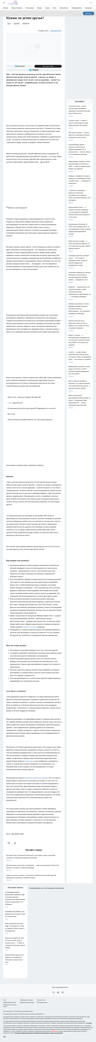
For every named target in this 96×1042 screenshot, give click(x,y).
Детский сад (64, 8)
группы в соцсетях (30, 627)
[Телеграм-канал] (34, 70)
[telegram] (15, 843)
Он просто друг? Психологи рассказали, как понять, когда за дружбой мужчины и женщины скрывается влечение (30, 857)
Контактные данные (42, 1002)
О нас (4, 1000)
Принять (88, 13)
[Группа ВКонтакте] (19, 66)
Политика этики (41, 1000)
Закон (47, 8)
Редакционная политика (9, 1002)
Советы (5, 8)
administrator (56, 31)
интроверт (29, 761)
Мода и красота (17, 8)
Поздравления (77, 8)
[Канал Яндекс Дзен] (48, 66)
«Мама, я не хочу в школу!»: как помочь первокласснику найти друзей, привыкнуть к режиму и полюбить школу (31, 877)
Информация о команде (26, 1000)
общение (25, 23)
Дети (54, 8)
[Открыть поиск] (91, 3)
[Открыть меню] (4, 3)
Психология (30, 8)
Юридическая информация (27, 1002)
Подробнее (89, 1023)
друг (9, 23)
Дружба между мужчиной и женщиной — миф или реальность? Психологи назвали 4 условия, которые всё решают (32, 867)
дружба (16, 23)
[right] (94, 8)
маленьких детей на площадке (36, 778)
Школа (39, 8)
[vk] (9, 843)
